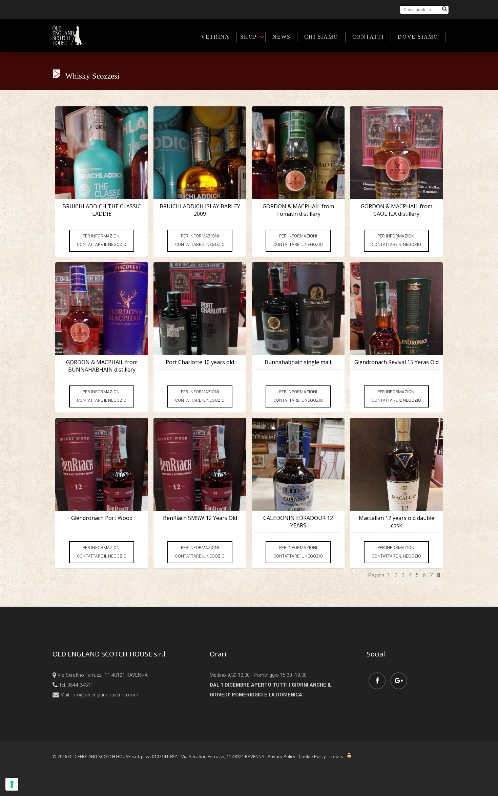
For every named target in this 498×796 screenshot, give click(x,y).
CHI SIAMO (321, 37)
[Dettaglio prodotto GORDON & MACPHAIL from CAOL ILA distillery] (396, 152)
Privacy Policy (281, 756)
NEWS (281, 37)
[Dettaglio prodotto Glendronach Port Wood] (101, 464)
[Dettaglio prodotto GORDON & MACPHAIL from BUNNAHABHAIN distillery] (101, 308)
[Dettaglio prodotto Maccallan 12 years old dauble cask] (396, 464)
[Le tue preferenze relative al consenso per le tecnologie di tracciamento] (11, 784)
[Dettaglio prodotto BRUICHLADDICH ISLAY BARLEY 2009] (199, 152)
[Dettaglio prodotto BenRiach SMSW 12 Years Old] (199, 464)
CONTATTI (368, 37)
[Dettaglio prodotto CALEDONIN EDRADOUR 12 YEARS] (298, 464)
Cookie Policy (312, 756)
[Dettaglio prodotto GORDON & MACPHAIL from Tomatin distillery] (298, 152)
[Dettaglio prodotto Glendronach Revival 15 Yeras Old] (396, 308)
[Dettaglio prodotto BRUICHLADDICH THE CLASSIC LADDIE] (101, 152)
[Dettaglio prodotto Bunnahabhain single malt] (298, 308)
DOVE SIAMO (418, 37)
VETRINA (215, 37)
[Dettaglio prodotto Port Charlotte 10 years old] (199, 308)
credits (336, 756)
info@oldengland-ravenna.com (104, 695)
